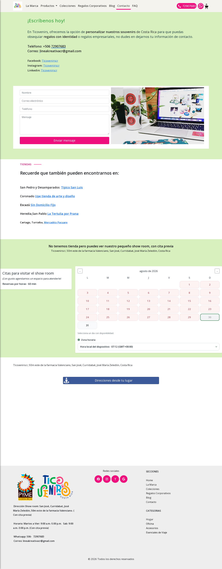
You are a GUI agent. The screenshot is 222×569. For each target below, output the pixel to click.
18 (107, 309)
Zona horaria (88, 339)
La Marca (32, 6)
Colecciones (68, 6)
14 (169, 301)
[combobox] (149, 346)
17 (87, 309)
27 (148, 317)
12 (128, 301)
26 (128, 317)
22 (189, 309)
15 (189, 301)
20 (148, 309)
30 (209, 317)
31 (87, 325)
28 (169, 317)
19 (128, 309)
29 (189, 317)
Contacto (123, 6)
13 (148, 301)
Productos (48, 6)
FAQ (135, 6)
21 (169, 309)
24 (87, 317)
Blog (112, 6)
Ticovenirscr (50, 60)
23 (209, 309)
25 (107, 317)
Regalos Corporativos (92, 6)
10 (87, 301)
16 (209, 301)
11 (107, 301)
